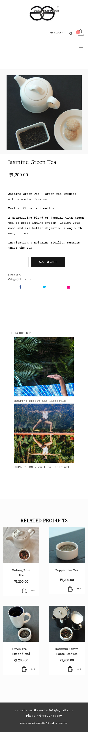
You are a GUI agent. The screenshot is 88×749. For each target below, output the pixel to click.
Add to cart (48, 261)
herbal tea (25, 279)
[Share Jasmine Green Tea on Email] (68, 287)
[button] (25, 591)
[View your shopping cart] (80, 33)
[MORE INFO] (33, 591)
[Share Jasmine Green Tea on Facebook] (20, 287)
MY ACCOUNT (57, 33)
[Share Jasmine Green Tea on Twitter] (45, 287)
